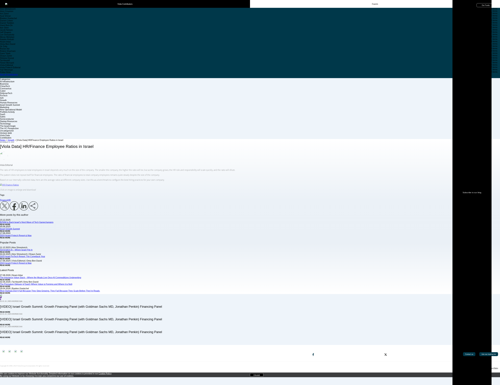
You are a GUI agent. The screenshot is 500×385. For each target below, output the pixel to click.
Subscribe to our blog (472, 192)
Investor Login (411, 5)
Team (347, 5)
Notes (387, 5)
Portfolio (357, 5)
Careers (398, 5)
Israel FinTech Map (372, 5)
